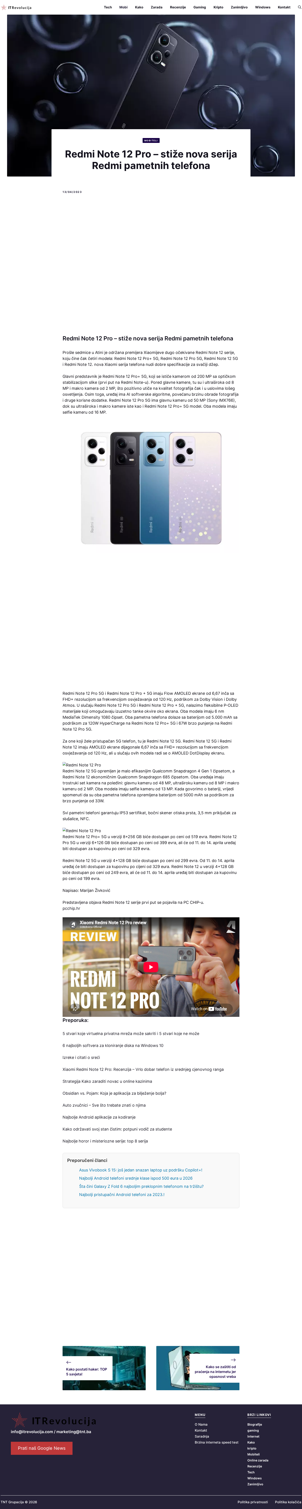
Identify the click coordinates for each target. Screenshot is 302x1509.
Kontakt (284, 7)
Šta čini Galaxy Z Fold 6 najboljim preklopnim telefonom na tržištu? (141, 1186)
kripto (251, 1448)
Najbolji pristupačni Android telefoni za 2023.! (121, 1194)
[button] (297, 7)
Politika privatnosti (253, 1502)
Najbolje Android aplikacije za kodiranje (99, 1117)
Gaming (199, 7)
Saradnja (202, 1436)
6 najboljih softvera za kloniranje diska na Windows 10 (113, 1045)
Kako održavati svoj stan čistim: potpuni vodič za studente (117, 1129)
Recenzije (178, 7)
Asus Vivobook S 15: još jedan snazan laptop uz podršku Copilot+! (140, 1170)
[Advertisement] (151, 265)
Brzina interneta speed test (217, 1442)
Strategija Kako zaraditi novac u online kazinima (107, 1081)
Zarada (156, 7)
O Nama (201, 1424)
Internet (253, 1436)
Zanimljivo (239, 7)
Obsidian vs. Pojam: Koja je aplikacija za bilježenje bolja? (114, 1093)
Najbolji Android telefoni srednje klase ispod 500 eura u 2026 (136, 1178)
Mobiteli (151, 140)
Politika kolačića (288, 1502)
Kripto (218, 7)
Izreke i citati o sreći (81, 1057)
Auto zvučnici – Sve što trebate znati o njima (104, 1105)
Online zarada (257, 1460)
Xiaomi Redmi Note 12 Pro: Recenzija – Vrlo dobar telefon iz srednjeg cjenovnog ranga (143, 1069)
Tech (108, 7)
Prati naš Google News (41, 1448)
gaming (253, 1430)
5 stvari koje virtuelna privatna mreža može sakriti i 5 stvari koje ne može (131, 1033)
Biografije (254, 1424)
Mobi (123, 7)
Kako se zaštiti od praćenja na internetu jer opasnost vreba (215, 1372)
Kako (139, 7)
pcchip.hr (71, 908)
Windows (262, 7)
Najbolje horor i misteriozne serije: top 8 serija (105, 1141)
